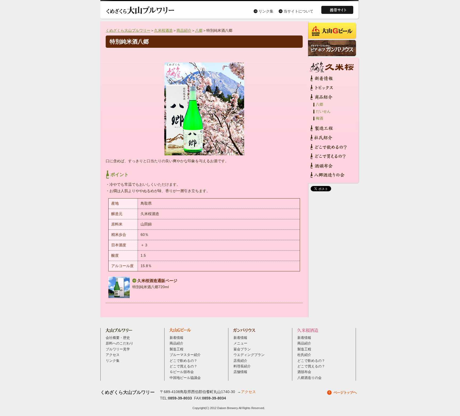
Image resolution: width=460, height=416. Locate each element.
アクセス (113, 355)
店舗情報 (240, 372)
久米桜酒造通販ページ (157, 280)
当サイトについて (298, 11)
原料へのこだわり (119, 343)
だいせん (323, 111)
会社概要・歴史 (118, 338)
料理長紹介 (242, 366)
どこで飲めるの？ (183, 361)
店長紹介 (240, 361)
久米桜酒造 (163, 30)
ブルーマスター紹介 (185, 355)
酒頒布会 (304, 372)
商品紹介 (183, 30)
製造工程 (176, 349)
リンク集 (265, 11)
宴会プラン (242, 349)
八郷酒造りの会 (309, 378)
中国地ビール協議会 (185, 378)
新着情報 (176, 338)
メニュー (240, 343)
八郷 (199, 30)
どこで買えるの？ (183, 366)
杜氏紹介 (304, 355)
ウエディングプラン (249, 355)
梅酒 (319, 118)
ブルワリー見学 (118, 349)
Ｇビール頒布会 (182, 372)
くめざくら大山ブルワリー (128, 30)
